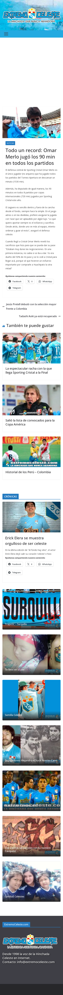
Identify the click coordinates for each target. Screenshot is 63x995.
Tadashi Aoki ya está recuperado (38, 316)
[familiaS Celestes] (31, 881)
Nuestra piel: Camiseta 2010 (21, 805)
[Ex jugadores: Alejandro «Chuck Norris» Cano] (31, 745)
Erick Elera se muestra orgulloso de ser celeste (26, 540)
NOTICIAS (10, 143)
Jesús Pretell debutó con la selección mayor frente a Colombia (31, 306)
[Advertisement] (31, 70)
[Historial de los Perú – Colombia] (31, 438)
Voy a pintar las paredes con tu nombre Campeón (28, 849)
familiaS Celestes (14, 896)
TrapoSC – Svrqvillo (16, 624)
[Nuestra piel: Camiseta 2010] (31, 791)
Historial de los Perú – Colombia (28, 472)
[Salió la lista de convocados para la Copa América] (31, 386)
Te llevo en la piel (14, 669)
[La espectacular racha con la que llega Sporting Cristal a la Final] (31, 335)
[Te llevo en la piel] (31, 654)
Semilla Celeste (13, 715)
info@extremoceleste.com (36, 962)
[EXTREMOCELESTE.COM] (29, 932)
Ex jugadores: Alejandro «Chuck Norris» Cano (31, 760)
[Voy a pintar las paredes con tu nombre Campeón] (31, 836)
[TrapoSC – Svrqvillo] (31, 609)
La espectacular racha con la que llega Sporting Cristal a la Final (29, 370)
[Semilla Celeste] (31, 700)
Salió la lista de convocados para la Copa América (30, 422)
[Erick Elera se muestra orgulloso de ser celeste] (31, 517)
